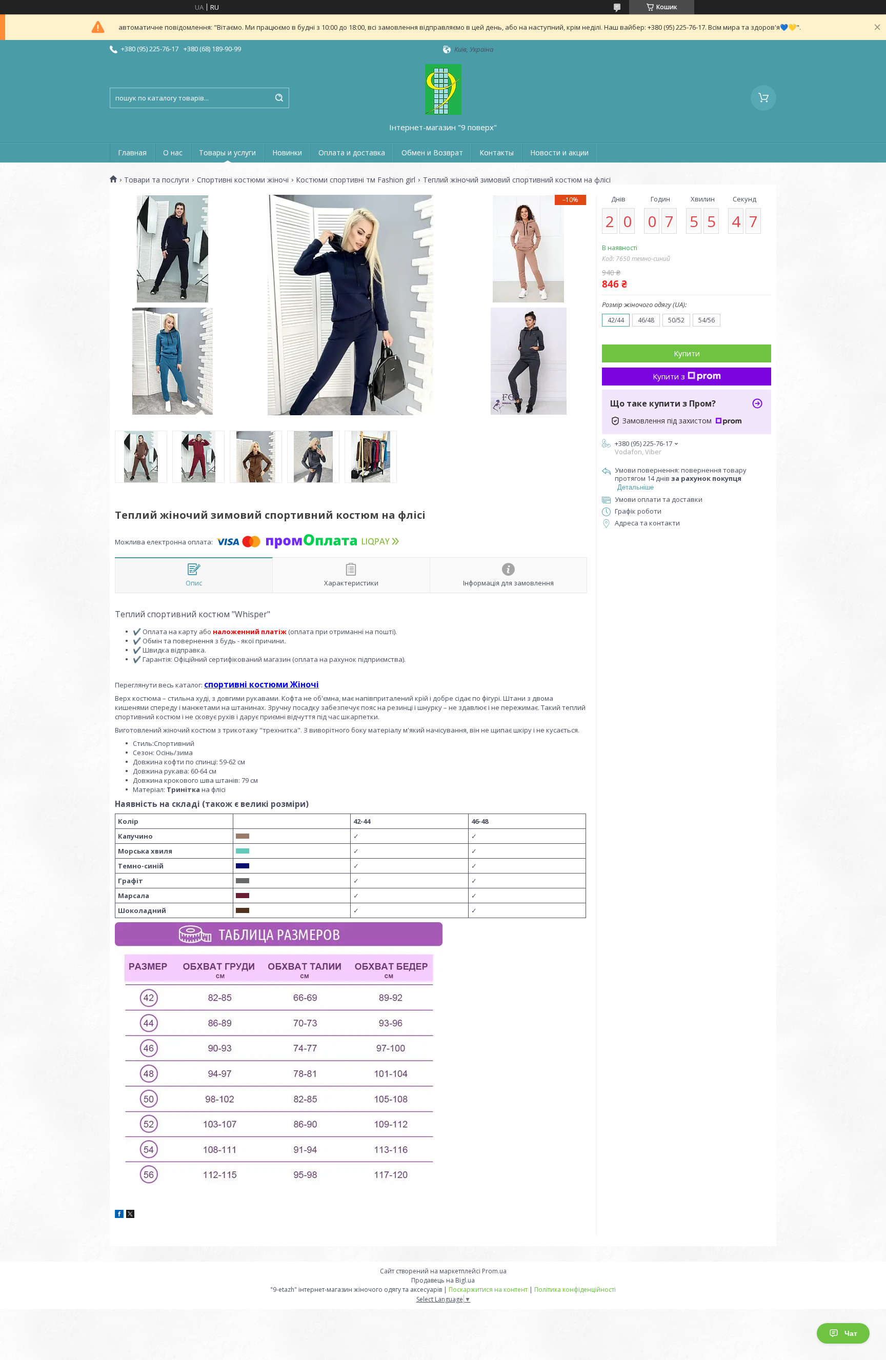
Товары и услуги (227, 152)
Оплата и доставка (351, 152)
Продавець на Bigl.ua (443, 1280)
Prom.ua (494, 1271)
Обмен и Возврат (432, 152)
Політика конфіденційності (575, 1289)
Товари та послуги (156, 180)
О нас (173, 152)
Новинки (287, 152)
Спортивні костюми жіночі (243, 180)
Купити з (669, 376)
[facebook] (119, 1215)
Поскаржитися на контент (488, 1289)
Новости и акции (559, 152)
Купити (687, 353)
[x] (130, 1215)
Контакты (496, 152)
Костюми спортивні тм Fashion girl (355, 180)
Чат (850, 1333)
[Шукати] (279, 98)
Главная (132, 152)
